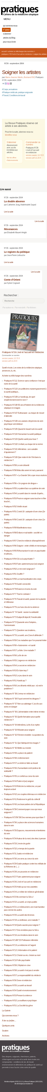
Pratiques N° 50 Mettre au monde (17, 748)
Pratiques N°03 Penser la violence (18, 995)
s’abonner (7, 34)
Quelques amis (8, 1026)
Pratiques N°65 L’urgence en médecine (20, 660)
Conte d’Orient (12, 279)
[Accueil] (19, 10)
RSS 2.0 (18, 1081)
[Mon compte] (38, 18)
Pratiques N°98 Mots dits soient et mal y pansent (23, 470)
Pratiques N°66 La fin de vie (15, 655)
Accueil (4, 51)
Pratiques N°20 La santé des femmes (19, 915)
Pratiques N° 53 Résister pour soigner (19, 730)
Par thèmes (31, 307)
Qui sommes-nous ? (10, 1016)
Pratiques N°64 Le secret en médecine (19, 665)
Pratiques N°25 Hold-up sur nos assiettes (20, 887)
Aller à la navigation (7, 2)
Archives (5, 1036)
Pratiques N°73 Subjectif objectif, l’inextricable (22, 617)
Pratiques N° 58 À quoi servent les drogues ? (22, 699)
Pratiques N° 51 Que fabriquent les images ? (22, 743)
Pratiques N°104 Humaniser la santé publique (22, 434)
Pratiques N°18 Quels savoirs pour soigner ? (22, 925)
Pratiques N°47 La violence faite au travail (21, 763)
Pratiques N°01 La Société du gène (18, 1005)
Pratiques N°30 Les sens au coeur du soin (21, 859)
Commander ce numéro (33, 143)
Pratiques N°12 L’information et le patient (20, 950)
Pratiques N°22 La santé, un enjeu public (20, 902)
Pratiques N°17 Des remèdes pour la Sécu (21, 930)
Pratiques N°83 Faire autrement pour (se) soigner (24, 564)
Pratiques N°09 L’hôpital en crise (17, 965)
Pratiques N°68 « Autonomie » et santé (19, 645)
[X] (11, 83)
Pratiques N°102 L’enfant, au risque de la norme (23, 444)
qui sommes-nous (10, 26)
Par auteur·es (8, 307)
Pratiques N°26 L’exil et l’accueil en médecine (17, 54)
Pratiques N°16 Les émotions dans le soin (21, 935)
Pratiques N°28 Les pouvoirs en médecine (21, 872)
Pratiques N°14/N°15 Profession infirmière (21, 940)
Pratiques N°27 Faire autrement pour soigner (22, 877)
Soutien (5, 1031)
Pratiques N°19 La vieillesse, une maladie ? (21, 920)
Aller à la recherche (32, 2)
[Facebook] (6, 83)
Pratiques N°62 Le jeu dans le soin (18, 675)
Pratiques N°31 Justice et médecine (18, 854)
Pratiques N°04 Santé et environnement (20, 990)
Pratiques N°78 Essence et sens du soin (20, 589)
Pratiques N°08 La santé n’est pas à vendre (21, 970)
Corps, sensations (9, 89)
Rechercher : (11, 295)
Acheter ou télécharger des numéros (21, 51)
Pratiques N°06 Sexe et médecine (18, 980)
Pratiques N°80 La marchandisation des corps (22, 579)
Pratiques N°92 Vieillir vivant (15, 506)
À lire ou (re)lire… (9, 1021)
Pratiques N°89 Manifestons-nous (17, 528)
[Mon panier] (34, 18)
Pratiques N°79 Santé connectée (17, 584)
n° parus (6, 30)
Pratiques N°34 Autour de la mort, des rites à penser (25, 838)
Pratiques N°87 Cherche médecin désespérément (24, 541)
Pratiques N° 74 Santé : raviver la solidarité (21, 612)
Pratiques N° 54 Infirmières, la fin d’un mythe (22, 725)
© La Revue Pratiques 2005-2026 (32, 1081)
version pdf (9, 361)
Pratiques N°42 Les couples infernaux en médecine (25, 794)
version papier (11, 358)
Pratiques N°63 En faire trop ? (16, 670)
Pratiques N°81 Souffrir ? (14, 574)
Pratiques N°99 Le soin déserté (16, 465)
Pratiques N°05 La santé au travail (18, 985)
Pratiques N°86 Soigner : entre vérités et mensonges (25, 546)
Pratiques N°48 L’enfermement (16, 758)
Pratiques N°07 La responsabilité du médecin (22, 975)
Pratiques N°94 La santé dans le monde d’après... (24, 493)
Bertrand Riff (29, 77)
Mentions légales (9, 1081)
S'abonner (11, 142)
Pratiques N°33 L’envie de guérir (17, 843)
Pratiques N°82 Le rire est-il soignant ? (19, 569)
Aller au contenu (20, 2)
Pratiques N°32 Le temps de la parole (19, 849)
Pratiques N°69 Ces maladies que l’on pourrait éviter (25, 640)
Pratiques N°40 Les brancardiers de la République (24, 804)
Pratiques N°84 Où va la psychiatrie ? (19, 559)
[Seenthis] (8, 83)
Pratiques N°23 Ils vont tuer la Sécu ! (18, 897)
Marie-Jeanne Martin (14, 77)
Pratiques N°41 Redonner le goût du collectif (22, 799)
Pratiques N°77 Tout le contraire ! (17, 594)
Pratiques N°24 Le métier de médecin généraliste (24, 892)
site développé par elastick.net (23, 1084)
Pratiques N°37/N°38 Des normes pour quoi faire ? (24, 817)
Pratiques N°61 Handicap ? (15, 680)
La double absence (14, 201)
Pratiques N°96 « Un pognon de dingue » (21, 483)
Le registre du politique (17, 252)
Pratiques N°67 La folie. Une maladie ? (20, 650)
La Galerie (6, 1010)
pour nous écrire (9, 42)
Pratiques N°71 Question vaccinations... (20, 630)
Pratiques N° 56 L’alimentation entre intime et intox (24, 712)
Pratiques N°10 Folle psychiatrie (17, 960)
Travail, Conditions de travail (13, 95)
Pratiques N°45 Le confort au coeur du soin (21, 776)
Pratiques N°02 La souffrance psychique (20, 1000)
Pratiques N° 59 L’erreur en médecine (19, 694)
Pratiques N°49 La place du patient (18, 753)
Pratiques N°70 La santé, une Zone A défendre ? (23, 635)
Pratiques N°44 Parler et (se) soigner (19, 781)
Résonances (11, 229)
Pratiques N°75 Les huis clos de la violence (21, 607)
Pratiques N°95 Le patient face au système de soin (24, 488)
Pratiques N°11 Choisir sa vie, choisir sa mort (22, 955)
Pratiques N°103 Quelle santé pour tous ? (21, 439)
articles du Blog (9, 38)
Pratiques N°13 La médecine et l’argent (20, 945)
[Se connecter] (42, 18)
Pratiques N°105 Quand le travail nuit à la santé (23, 429)
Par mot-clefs (20, 307)
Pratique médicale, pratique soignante (17, 92)
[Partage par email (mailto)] (3, 83)
